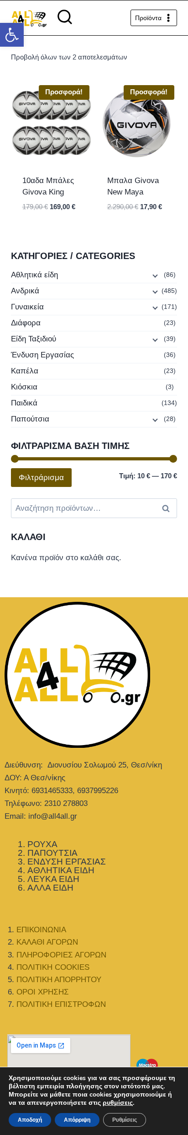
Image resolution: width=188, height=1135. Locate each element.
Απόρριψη (77, 1120)
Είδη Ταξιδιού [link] (33, 339)
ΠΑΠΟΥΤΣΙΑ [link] (52, 853)
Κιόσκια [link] (24, 387)
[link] (12, 35)
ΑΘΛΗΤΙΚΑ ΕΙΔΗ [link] (60, 870)
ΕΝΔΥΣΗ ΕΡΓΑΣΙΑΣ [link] (66, 861)
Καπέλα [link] (24, 371)
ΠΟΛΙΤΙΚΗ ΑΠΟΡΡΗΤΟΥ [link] (58, 979)
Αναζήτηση (168, 508)
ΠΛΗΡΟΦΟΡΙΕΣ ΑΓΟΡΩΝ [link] (61, 955)
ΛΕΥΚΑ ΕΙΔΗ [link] (53, 879)
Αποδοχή (30, 1120)
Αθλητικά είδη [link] (34, 274)
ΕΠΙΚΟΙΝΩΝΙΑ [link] (41, 929)
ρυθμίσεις (118, 1103)
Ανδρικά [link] (25, 290)
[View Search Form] (65, 18)
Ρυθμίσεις (124, 1120)
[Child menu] (154, 275)
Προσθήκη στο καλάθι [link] (51, 228)
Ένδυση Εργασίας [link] (42, 355)
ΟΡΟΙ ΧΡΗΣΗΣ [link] (42, 992)
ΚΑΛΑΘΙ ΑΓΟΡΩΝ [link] (47, 942)
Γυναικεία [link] (27, 307)
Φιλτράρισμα (41, 477)
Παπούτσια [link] (30, 419)
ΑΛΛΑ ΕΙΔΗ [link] (50, 887)
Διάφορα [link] (26, 323)
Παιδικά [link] (24, 403)
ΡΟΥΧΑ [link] (42, 844)
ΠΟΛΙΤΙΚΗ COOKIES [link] (52, 967)
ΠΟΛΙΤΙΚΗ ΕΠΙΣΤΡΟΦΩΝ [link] (61, 1004)
